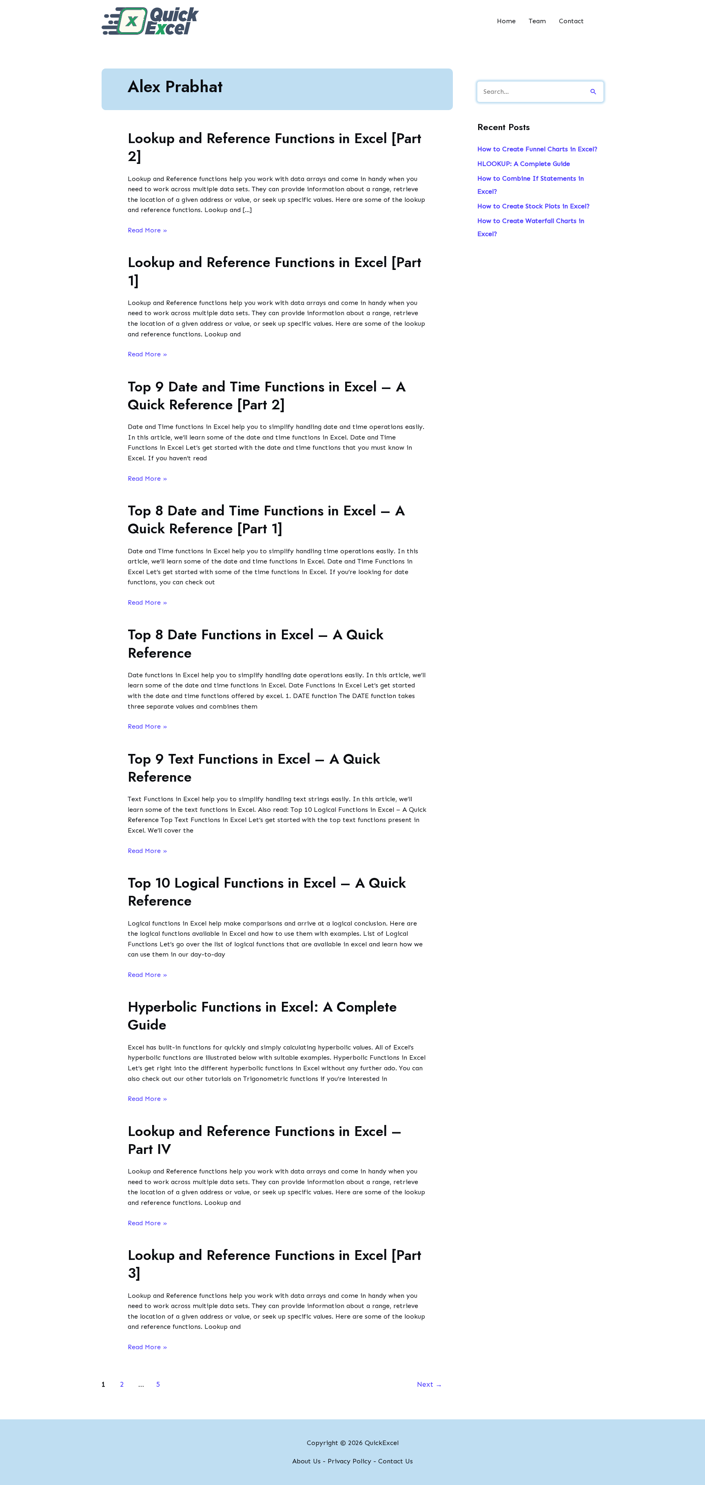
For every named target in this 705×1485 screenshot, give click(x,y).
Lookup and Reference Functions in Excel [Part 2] (274, 147)
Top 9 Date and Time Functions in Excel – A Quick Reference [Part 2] (267, 396)
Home (506, 21)
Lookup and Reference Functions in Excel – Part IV (265, 1140)
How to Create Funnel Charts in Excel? (537, 149)
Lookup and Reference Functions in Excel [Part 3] (274, 1264)
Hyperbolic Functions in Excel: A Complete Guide (262, 1016)
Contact (571, 21)
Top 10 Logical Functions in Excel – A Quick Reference (267, 892)
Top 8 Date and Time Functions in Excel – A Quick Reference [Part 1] (266, 520)
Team (537, 21)
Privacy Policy (349, 1461)
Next (429, 1384)
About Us (306, 1461)
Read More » (147, 231)
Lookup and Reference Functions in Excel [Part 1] (274, 271)
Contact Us (395, 1461)
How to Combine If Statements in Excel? (530, 185)
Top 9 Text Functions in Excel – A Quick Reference (254, 768)
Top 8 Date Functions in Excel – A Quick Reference (256, 644)
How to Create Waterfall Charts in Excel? (530, 227)
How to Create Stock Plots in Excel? (533, 206)
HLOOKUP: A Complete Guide (523, 164)
